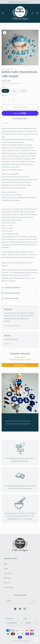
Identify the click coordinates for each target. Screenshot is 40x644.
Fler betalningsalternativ (20, 118)
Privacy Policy (9, 587)
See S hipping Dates (11, 325)
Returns (7, 344)
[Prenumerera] (33, 600)
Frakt (9, 83)
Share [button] (6, 123)
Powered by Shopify (25, 640)
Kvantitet (5, 95)
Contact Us (7, 573)
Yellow (23, 91)
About (6, 568)
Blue (5, 91)
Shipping (7, 578)
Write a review (20, 365)
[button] (2, 13)
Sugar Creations (17, 640)
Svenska (28, 623)
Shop (5, 564)
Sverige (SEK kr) (12, 623)
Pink (14, 91)
